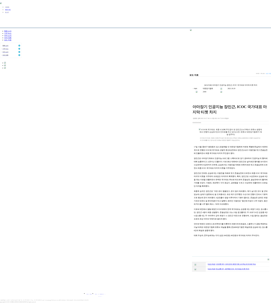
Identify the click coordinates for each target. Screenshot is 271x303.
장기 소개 (109, 18)
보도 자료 (7, 40)
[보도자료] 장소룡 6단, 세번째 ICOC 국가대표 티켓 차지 (228, 269)
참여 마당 (178, 18)
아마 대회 (7, 38)
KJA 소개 (92, 18)
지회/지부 (161, 18)
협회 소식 (7, 31)
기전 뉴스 (7, 33)
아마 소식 (7, 35)
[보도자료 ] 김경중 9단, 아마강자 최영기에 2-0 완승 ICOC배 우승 (232, 264)
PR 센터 (144, 18)
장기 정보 (126, 18)
